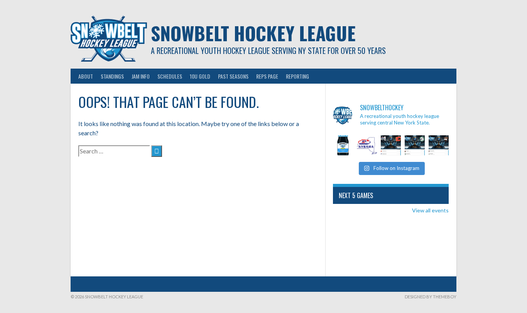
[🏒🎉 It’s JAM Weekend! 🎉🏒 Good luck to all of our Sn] (343, 145)
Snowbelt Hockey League (253, 33)
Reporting (297, 76)
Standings (112, 76)
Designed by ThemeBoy (430, 296)
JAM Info (141, 76)
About (85, 76)
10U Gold (200, 76)
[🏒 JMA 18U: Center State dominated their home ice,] (415, 145)
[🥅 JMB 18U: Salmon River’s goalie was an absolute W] (439, 145)
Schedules (169, 76)
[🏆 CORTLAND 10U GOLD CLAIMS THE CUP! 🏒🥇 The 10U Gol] (391, 145)
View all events (430, 210)
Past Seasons (233, 76)
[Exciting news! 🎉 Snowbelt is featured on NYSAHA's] (367, 145)
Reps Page (267, 76)
